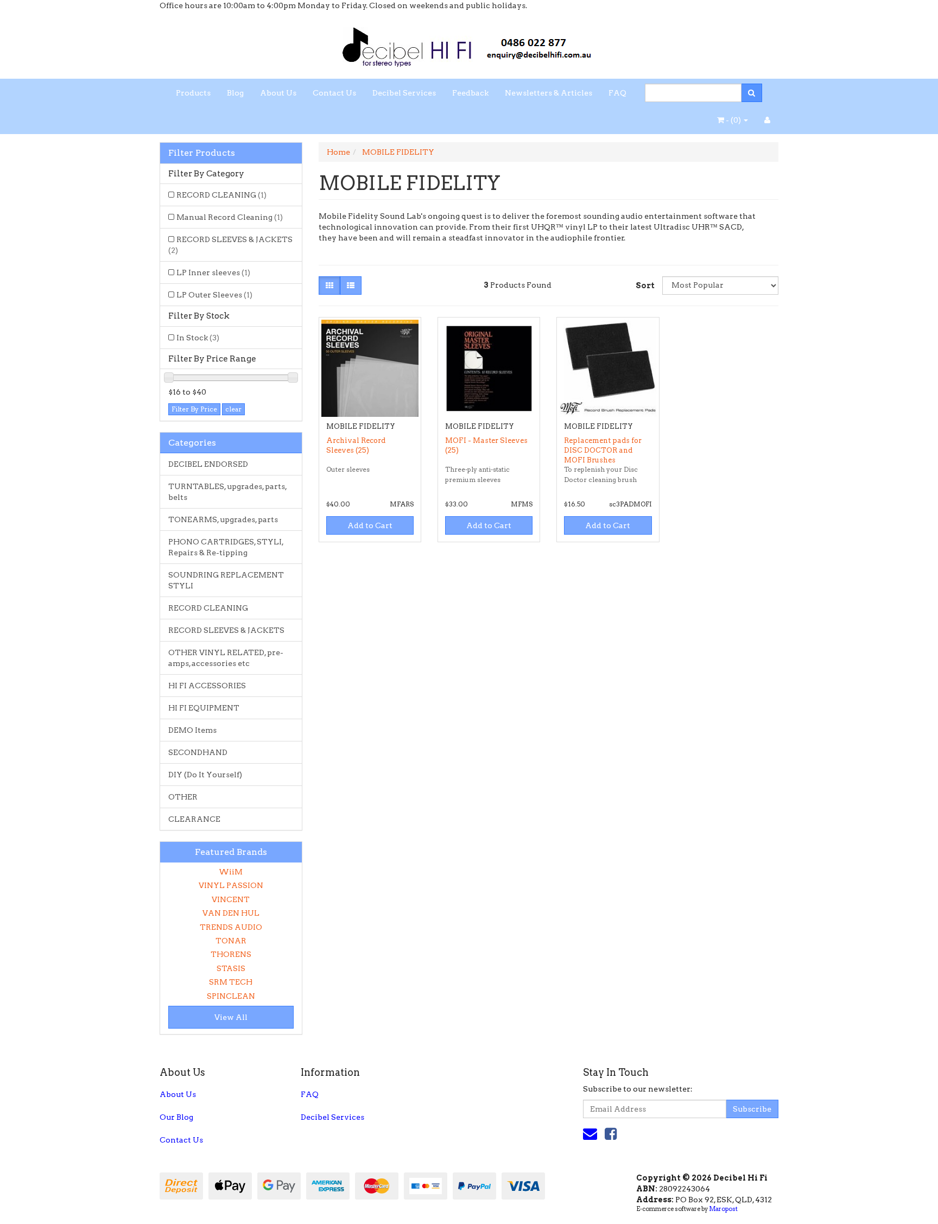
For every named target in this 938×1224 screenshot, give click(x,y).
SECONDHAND (197, 752)
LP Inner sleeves (213, 272)
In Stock (197, 337)
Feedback (470, 92)
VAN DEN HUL (230, 913)
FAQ (617, 92)
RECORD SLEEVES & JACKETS (230, 245)
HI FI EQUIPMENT (203, 707)
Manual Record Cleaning (229, 217)
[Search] (751, 93)
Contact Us (334, 92)
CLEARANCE (194, 819)
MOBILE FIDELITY (398, 152)
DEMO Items (192, 730)
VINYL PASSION (231, 885)
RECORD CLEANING (221, 195)
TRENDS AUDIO (231, 927)
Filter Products (201, 153)
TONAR (231, 940)
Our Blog (176, 1117)
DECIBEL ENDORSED (208, 464)
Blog (235, 92)
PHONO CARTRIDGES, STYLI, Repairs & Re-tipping (226, 547)
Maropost (723, 1209)
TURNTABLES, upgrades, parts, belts (227, 492)
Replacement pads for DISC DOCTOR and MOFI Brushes (603, 450)
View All (231, 1017)
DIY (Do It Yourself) (205, 774)
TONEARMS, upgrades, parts (223, 519)
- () (733, 120)
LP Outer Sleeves (214, 294)
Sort (645, 285)
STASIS (231, 968)
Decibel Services (404, 92)
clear (233, 409)
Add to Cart (369, 525)
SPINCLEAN (231, 996)
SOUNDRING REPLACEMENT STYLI (226, 580)
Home (338, 152)
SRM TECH (230, 982)
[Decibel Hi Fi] (469, 44)
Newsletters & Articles (548, 92)
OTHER (183, 796)
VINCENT (231, 899)
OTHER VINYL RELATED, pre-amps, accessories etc (225, 658)
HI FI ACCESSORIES (207, 685)
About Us (278, 92)
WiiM (231, 871)
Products (193, 92)
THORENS (231, 954)
